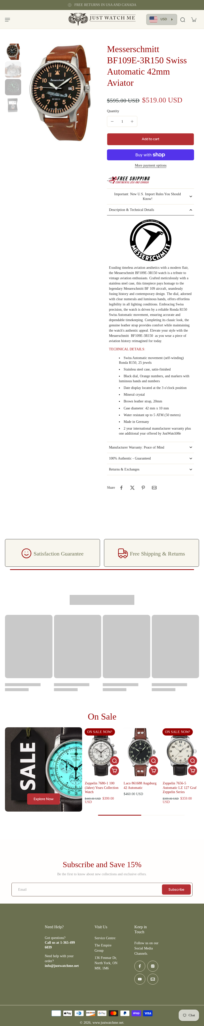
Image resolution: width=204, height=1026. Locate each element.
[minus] (112, 121)
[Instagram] (152, 966)
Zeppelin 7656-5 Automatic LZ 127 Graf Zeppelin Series (180, 787)
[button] (150, 139)
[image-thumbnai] (13, 52)
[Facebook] (139, 966)
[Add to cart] (114, 770)
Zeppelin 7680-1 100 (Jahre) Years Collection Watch (101, 787)
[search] (182, 19)
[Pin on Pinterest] (143, 487)
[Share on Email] (154, 487)
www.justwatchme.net (108, 1023)
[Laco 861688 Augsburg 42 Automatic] (141, 752)
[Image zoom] (60, 93)
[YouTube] (139, 979)
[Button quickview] (114, 760)
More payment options (150, 165)
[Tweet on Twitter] (132, 487)
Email (22, 889)
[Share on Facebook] (121, 487)
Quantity (113, 111)
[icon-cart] (193, 19)
